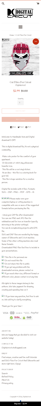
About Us (5, 380)
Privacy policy (7, 383)
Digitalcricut (27, 397)
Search (5, 373)
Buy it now (20, 119)
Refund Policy (7, 376)
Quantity (20, 99)
